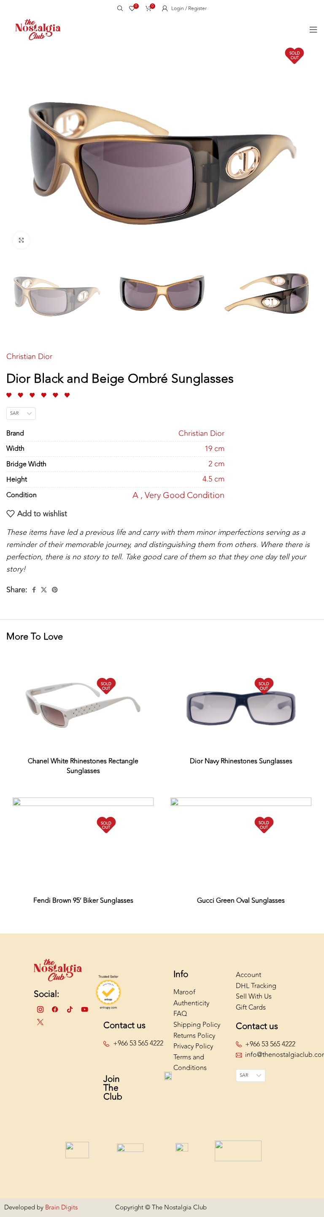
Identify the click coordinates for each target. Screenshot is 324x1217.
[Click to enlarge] (21, 240)
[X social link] (43, 589)
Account (248, 975)
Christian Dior (29, 356)
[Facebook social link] (34, 589)
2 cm (216, 464)
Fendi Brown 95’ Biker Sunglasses (83, 901)
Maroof (184, 992)
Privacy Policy (193, 1046)
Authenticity (191, 1003)
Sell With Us (254, 996)
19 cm (214, 449)
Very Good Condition (184, 495)
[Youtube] (84, 1009)
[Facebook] (55, 1009)
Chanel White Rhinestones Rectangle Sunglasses (83, 766)
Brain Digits (60, 1207)
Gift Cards (251, 1007)
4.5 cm (213, 479)
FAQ (180, 1014)
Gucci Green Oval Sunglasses (241, 901)
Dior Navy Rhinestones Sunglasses (241, 761)
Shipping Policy (196, 1025)
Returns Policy (194, 1036)
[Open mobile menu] (313, 29)
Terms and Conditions (190, 1062)
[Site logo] (38, 29)
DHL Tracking (256, 986)
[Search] (119, 8)
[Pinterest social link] (54, 589)
